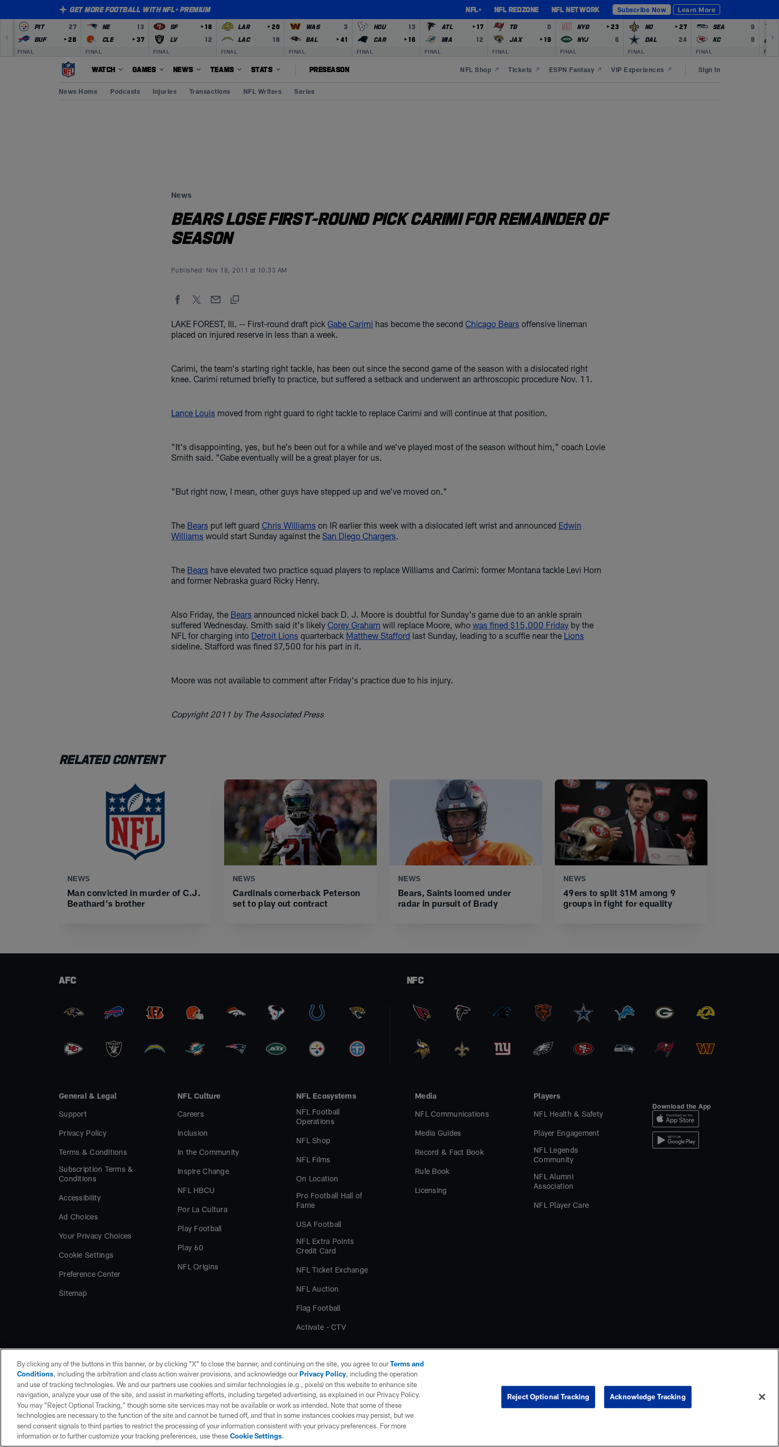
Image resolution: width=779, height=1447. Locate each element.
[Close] (762, 1396)
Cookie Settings (256, 1436)
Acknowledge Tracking (648, 1396)
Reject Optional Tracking (548, 1396)
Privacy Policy (322, 1374)
